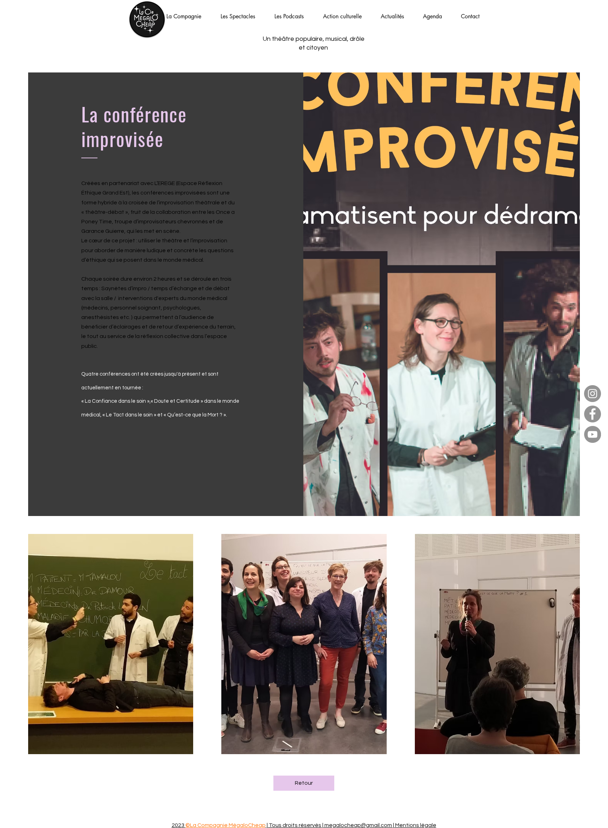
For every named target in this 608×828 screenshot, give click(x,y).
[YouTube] (592, 434)
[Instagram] (592, 393)
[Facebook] (592, 414)
